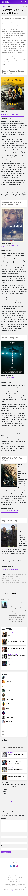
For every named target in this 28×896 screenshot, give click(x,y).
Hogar (6, 582)
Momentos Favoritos (12, 654)
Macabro (15, 875)
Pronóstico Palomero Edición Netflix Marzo (12, 11)
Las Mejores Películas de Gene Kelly (14, 761)
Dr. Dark (3, 734)
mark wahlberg (7, 584)
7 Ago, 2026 (10, 642)
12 (13, 635)
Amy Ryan (20, 574)
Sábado (5, 791)
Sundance (21, 875)
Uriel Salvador (9, 681)
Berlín (22, 873)
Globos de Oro (10, 879)
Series (22, 879)
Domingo (5, 793)
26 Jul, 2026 (10, 635)
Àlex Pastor (14, 574)
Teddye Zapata (9, 717)
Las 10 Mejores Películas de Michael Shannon (16, 641)
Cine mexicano (8, 869)
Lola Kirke (21, 582)
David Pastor (17, 576)
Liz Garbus (16, 582)
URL (2, 846)
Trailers (12, 881)
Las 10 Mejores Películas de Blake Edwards (16, 634)
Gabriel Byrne (8, 580)
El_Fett (15, 602)
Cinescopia (8, 686)
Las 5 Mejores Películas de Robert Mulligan (16, 754)
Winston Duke (9, 588)
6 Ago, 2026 (10, 658)
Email (2, 840)
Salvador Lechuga (10, 713)
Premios (21, 877)
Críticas (21, 871)
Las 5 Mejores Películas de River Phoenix (15, 769)
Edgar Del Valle (9, 699)
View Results (14, 802)
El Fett (9, 6)
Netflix (3, 6)
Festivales (16, 873)
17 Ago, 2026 (10, 664)
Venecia (15, 877)
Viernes (5, 789)
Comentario (4, 818)
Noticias (18, 881)
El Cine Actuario (9, 690)
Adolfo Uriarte (5, 729)
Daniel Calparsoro (8, 576)
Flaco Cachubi (9, 721)
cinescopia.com (21, 602)
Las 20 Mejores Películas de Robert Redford (16, 648)
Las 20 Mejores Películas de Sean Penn (15, 662)
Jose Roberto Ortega (11, 695)
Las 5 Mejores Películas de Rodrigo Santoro (16, 776)
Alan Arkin (9, 574)
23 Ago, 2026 (10, 763)
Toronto (9, 877)
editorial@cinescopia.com (14, 890)
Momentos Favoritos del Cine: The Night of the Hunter (16, 656)
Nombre (3, 834)
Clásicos (16, 869)
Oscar (17, 879)
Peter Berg (14, 584)
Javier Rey (10, 582)
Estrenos (9, 873)
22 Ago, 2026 (10, 778)
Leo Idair (8, 708)
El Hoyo (7, 578)
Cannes (8, 875)
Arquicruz (4, 731)
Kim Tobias (8, 704)
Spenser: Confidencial (12, 586)
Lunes (4, 795)
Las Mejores (11, 632)
